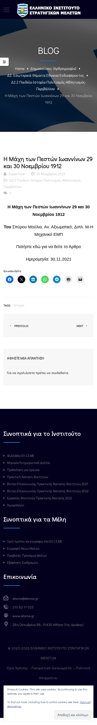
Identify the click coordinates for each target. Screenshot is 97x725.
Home (19, 68)
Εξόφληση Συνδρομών (22, 562)
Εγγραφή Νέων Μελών (23, 548)
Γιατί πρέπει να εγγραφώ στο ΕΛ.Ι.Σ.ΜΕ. (35, 541)
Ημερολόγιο (15, 505)
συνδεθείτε (59, 372)
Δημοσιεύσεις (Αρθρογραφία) (53, 68)
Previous (20, 326)
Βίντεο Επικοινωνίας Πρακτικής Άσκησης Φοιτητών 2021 (47, 484)
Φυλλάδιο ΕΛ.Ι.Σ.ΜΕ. (21, 455)
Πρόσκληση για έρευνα (23, 469)
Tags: (7, 305)
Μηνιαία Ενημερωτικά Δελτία (28, 462)
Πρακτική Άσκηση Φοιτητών (27, 477)
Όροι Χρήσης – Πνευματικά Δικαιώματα (40, 667)
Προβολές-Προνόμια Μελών (27, 555)
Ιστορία (18, 305)
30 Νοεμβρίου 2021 (50, 173)
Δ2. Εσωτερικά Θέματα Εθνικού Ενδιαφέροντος (45, 75)
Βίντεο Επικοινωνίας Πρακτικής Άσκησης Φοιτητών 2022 (48, 491)
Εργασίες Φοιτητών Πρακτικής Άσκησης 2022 (39, 498)
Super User (16, 173)
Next (80, 326)
